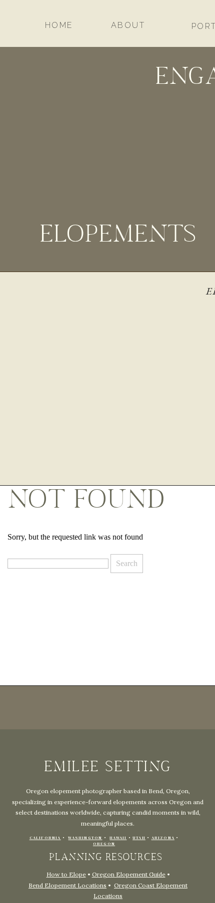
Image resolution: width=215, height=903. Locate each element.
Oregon (104, 844)
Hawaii (118, 838)
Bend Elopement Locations (67, 885)
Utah (139, 838)
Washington (85, 838)
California (45, 838)
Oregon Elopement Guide (129, 874)
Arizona (163, 838)
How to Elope (66, 874)
